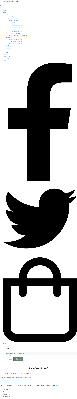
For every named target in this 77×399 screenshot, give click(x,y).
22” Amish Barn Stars (17, 25)
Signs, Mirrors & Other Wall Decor (18, 35)
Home (4, 10)
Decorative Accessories (15, 33)
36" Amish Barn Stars (17, 29)
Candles (8, 14)
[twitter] (40, 255)
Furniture (8, 37)
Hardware (8, 48)
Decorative (9, 18)
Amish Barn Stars (13, 20)
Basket (10, 359)
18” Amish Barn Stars (17, 22)
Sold (7, 52)
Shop (4, 12)
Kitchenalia (9, 50)
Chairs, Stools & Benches (15, 41)
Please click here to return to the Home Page (16, 377)
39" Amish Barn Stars (17, 31)
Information (6, 56)
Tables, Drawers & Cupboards (17, 43)
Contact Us (6, 58)
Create (57, 385)
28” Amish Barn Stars (17, 27)
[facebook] (40, 180)
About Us (5, 54)
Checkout (18, 359)
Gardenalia (9, 46)
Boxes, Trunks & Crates (15, 39)
